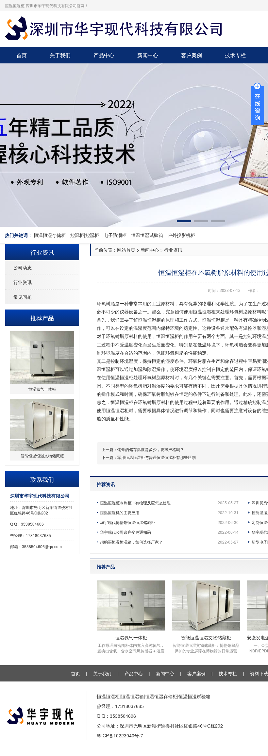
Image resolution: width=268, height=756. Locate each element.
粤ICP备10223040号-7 (120, 735)
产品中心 (103, 55)
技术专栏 (235, 55)
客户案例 (191, 55)
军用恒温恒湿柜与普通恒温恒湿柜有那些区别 (156, 457)
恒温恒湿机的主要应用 (169, 512)
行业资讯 (22, 282)
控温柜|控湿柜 (84, 235)
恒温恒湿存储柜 (50, 235)
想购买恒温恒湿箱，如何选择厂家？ (169, 542)
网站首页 (126, 249)
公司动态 (22, 267)
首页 (21, 55)
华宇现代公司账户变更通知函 (169, 532)
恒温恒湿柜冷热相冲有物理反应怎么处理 (169, 502)
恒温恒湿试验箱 (147, 235)
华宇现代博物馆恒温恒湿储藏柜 (169, 522)
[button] (184, 221)
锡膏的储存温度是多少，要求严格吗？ (150, 449)
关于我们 (60, 55)
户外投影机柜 (181, 235)
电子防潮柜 (115, 235)
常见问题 (22, 297)
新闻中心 (147, 55)
